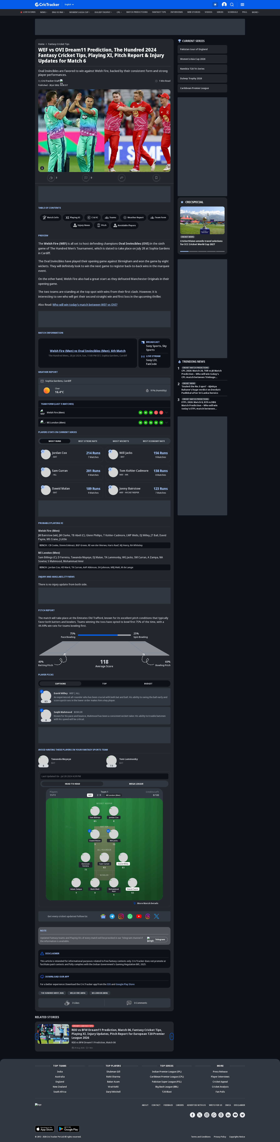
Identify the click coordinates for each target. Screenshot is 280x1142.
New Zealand (60, 1086)
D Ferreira (64, 557)
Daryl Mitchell (113, 1091)
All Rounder (104, 849)
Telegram (160, 939)
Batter (104, 826)
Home (41, 44)
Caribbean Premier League (194, 88)
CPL (118, 12)
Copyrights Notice (237, 1136)
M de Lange (127, 567)
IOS (109, 984)
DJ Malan (98, 557)
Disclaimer (239, 1105)
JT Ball (154, 535)
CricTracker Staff (49, 80)
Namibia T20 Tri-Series (192, 68)
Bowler (104, 875)
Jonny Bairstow (129, 488)
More (255, 12)
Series (220, 12)
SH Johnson (104, 567)
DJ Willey (145, 535)
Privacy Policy (220, 1136)
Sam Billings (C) (47, 557)
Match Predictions (137, 12)
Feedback (168, 1105)
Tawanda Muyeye (81, 557)
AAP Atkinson (90, 567)
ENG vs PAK (57, 12)
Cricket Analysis (220, 1086)
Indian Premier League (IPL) (166, 1071)
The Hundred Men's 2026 (52, 993)
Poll (244, 12)
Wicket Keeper (104, 803)
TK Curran (76, 567)
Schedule (233, 12)
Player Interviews (220, 1076)
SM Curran (140, 557)
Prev (37, 1036)
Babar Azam (113, 1081)
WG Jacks (127, 557)
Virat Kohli (113, 1086)
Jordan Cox (59, 453)
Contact (156, 1105)
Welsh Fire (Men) (77, 993)
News (43, 12)
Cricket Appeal (220, 1081)
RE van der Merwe (97, 545)
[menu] (242, 4)
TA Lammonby (112, 557)
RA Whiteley (136, 545)
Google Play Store (125, 984)
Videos (208, 12)
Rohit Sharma (113, 1076)
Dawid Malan (61, 488)
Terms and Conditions (201, 1136)
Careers (180, 1105)
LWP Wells (132, 535)
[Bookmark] (156, 177)
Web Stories (193, 12)
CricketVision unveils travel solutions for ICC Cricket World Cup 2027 (201, 242)
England (60, 1081)
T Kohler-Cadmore (114, 535)
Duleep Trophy (102, 12)
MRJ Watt (115, 567)
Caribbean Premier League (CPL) (167, 1076)
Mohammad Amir (73, 561)
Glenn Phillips (94, 535)
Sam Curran (60, 471)
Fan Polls (220, 1091)
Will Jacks (125, 453)
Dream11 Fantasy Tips (83, 1026)
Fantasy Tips (159, 12)
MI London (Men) (100, 993)
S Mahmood (55, 561)
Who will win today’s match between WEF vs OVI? (84, 305)
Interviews (176, 12)
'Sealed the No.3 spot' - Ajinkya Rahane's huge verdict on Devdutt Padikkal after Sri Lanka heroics (201, 389)
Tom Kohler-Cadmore (133, 471)
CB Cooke (53, 545)
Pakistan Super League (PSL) (166, 1081)
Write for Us (215, 1105)
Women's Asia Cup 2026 (192, 58)
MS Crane (52, 539)
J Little (63, 539)
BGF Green (81, 545)
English (68, 4)
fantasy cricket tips (58, 44)
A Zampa (153, 557)
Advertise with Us (196, 1105)
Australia (60, 1076)
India (60, 1071)
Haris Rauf (113, 545)
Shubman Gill (113, 1071)
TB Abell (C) (78, 535)
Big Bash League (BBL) (166, 1086)
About (145, 1105)
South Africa (59, 1091)
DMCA (228, 1105)
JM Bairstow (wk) (48, 535)
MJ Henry (124, 545)
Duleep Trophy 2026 (191, 78)
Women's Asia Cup (78, 12)
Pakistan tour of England (194, 49)
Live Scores (29, 12)
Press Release (220, 1071)
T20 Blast (167, 1091)
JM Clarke (64, 535)
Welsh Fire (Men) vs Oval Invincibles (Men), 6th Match (88, 351)
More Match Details (147, 903)
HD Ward (65, 567)
